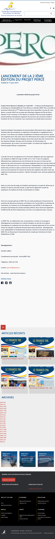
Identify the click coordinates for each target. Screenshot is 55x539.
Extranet (22, 530)
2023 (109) (3, 406)
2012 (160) (3, 429)
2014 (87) (3, 425)
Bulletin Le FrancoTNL (37, 20)
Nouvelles (27, 20)
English (52, 2)
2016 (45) (3, 421)
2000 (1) (2, 442)
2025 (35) (3, 402)
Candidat (3, 515)
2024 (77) (3, 404)
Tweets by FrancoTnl (35, 489)
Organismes (18, 20)
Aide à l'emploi (4, 517)
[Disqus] (28, 308)
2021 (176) (3, 411)
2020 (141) (3, 413)
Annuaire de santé (23, 518)
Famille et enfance (42, 503)
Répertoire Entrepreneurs (25, 501)
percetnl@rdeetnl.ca (13, 267)
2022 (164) (3, 408)
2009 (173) (3, 435)
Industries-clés (22, 503)
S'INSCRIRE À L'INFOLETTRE (9, 480)
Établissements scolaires (43, 501)
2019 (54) (3, 415)
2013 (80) (3, 427)
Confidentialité (15, 530)
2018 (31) (3, 417)
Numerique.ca (51, 533)
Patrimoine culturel (45, 2)
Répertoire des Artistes (6, 505)
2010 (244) (3, 433)
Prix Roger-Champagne (48, 20)
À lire (2, 503)
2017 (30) (3, 419)
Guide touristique (42, 515)
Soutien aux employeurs (6, 513)
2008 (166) (3, 437)
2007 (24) (3, 440)
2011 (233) (3, 431)
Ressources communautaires (6, 20)
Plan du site (29, 530)
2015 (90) (3, 423)
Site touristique (41, 513)
